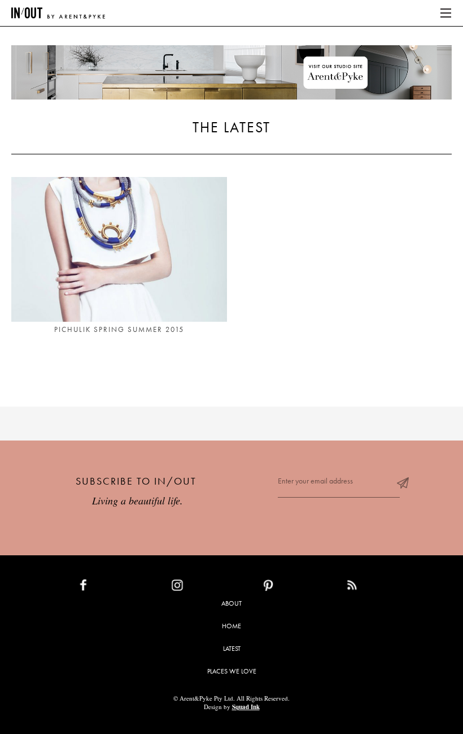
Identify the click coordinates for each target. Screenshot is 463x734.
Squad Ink (246, 706)
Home (231, 626)
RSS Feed (374, 587)
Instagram (203, 587)
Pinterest (293, 587)
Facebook (109, 587)
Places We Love (231, 671)
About (231, 603)
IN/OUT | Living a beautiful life (58, 13)
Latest (232, 648)
